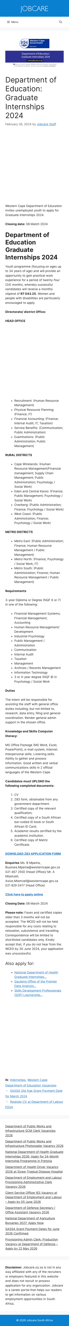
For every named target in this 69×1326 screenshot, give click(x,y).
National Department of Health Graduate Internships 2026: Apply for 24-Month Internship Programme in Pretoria (34, 1156)
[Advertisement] (34, 167)
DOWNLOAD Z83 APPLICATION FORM (33, 854)
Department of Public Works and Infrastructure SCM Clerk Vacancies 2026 (30, 1131)
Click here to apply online (24, 894)
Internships (18, 1080)
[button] (60, 22)
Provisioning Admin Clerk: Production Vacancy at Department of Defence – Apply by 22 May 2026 (31, 1244)
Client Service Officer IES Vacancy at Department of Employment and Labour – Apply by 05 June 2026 (33, 1197)
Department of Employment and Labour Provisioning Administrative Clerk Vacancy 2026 (33, 1182)
